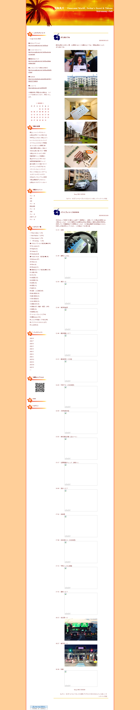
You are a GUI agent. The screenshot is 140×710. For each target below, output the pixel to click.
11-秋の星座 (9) (34, 298)
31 (45, 120)
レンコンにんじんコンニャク (38, 140)
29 (40, 120)
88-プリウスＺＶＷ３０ (88, 694)
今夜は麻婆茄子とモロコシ (38, 179)
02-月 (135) (33, 275)
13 (34, 114)
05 (31, 112)
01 (40, 109)
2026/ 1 (32, 357)
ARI (31, 198)
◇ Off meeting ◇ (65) (37, 241)
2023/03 (40, 103)
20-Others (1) (33, 262)
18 (48, 114)
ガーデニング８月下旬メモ (38, 166)
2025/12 (32, 359)
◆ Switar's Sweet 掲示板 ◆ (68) (39, 256)
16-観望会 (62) (34, 312)
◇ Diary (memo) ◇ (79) (36, 238)
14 (37, 114)
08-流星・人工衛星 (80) (36, 291)
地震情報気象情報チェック (38, 161)
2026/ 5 (32, 346)
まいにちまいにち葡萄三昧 (38, 145)
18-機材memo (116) (35, 317)
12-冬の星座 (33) (34, 301)
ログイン (36, 406)
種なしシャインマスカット (38, 132)
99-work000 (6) (34, 325)
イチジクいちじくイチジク (38, 169)
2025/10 (32, 364)
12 (31, 114)
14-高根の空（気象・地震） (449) (39, 306)
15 (40, 114)
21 (37, 117)
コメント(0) (91, 198)
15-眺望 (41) (33, 309)
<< (37, 103)
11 (48, 112)
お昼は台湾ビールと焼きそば (38, 135)
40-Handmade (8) (34, 254)
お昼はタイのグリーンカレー (38, 182)
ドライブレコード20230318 (70, 212)
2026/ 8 (32, 338)
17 (45, 114)
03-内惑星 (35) (34, 277)
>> (43, 103)
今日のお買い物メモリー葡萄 (38, 151)
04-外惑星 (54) (34, 280)
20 (34, 117)
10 (45, 112)
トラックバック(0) (101, 198)
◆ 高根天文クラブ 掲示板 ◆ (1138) (40, 270)
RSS (34, 399)
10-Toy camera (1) (34, 246)
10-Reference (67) (34, 259)
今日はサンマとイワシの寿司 (38, 177)
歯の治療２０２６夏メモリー (38, 164)
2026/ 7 (32, 341)
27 (34, 120)
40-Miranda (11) (34, 267)
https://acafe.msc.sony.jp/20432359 (37, 88)
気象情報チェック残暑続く (38, 156)
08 (40, 112)
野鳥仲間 (32, 206)
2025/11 (32, 362)
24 (45, 117)
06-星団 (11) (33, 285)
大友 (31, 211)
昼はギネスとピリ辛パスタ (38, 158)
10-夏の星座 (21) (34, 296)
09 (42, 112)
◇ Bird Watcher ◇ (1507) (37, 235)
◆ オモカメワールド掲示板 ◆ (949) (40, 243)
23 (42, 117)
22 (40, 117)
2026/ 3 (32, 351)
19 (31, 117)
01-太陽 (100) (33, 272)
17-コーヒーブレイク (80, 198)
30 (42, 120)
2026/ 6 (32, 343)
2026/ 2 (32, 354)
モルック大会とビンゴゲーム (38, 172)
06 (34, 112)
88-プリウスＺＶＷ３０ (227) (38, 322)
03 (45, 109)
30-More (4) (33, 264)
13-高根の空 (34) (34, 304)
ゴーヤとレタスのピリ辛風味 (38, 143)
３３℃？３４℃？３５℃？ (37, 174)
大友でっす (33, 217)
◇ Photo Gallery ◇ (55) (36, 233)
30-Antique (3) (34, 251)
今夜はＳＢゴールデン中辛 (38, 153)
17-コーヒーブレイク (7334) (38, 314)
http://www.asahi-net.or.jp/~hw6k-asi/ (38, 45)
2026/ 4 (32, 349)
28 (37, 120)
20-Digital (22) (34, 248)
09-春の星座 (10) (34, 293)
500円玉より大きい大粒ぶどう (38, 137)
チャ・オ (32, 196)
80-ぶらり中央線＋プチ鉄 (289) (39, 319)
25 (48, 117)
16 (42, 114)
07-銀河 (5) (33, 288)
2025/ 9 (32, 367)
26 (31, 120)
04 (48, 109)
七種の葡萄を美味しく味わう (38, 148)
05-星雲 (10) (33, 283)
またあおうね (65, 37)
